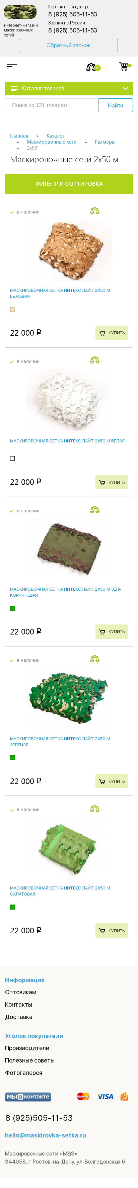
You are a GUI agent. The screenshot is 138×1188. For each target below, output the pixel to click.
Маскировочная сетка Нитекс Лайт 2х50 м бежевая (60, 293)
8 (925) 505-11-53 (72, 14)
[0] (91, 67)
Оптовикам (21, 992)
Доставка (18, 1016)
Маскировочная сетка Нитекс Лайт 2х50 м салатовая (60, 891)
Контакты (18, 1004)
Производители (27, 1047)
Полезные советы (30, 1060)
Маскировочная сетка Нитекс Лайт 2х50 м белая (67, 440)
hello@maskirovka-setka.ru (45, 1135)
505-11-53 (39, 1118)
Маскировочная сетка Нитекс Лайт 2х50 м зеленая (60, 741)
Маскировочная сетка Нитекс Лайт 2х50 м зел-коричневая (65, 592)
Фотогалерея (23, 1072)
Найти (115, 105)
